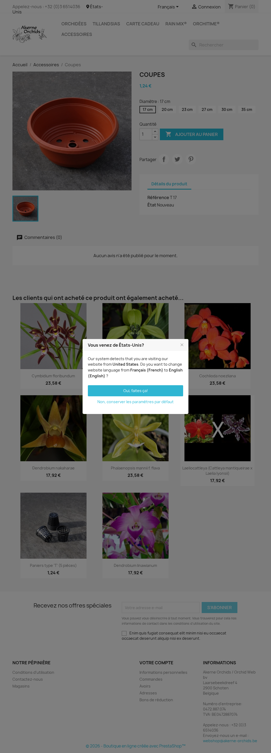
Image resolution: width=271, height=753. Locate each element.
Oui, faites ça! (135, 390)
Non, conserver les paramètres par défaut (135, 401)
